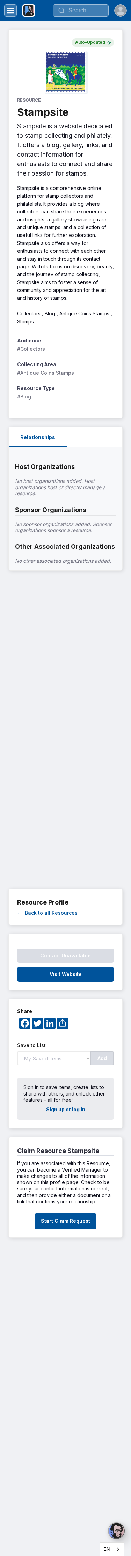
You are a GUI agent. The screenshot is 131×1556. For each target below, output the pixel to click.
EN (106, 1549)
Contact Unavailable (65, 955)
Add (102, 1058)
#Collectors (31, 349)
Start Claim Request (65, 1221)
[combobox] (112, 1549)
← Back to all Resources (47, 913)
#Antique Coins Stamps (45, 373)
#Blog (24, 397)
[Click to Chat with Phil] (116, 1530)
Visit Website (66, 974)
